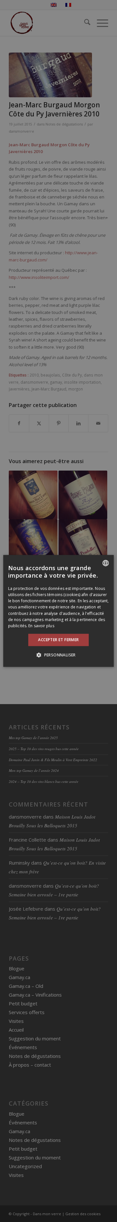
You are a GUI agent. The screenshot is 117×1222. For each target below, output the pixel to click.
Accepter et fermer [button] (58, 639)
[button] (58, 655)
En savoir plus (41, 626)
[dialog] (58, 611)
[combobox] (105, 563)
